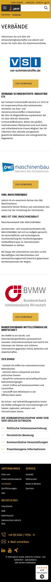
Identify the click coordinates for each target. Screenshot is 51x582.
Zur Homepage (23, 83)
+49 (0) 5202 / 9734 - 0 (21, 534)
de (45, 3)
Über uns (5, 474)
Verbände (6, 483)
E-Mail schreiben (18, 541)
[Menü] (46, 566)
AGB (3, 511)
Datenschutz (7, 515)
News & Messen (33, 483)
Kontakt (29, 474)
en (48, 3)
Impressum (6, 506)
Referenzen (31, 479)
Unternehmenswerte (11, 479)
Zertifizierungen (9, 488)
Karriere (30, 488)
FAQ (3, 493)
